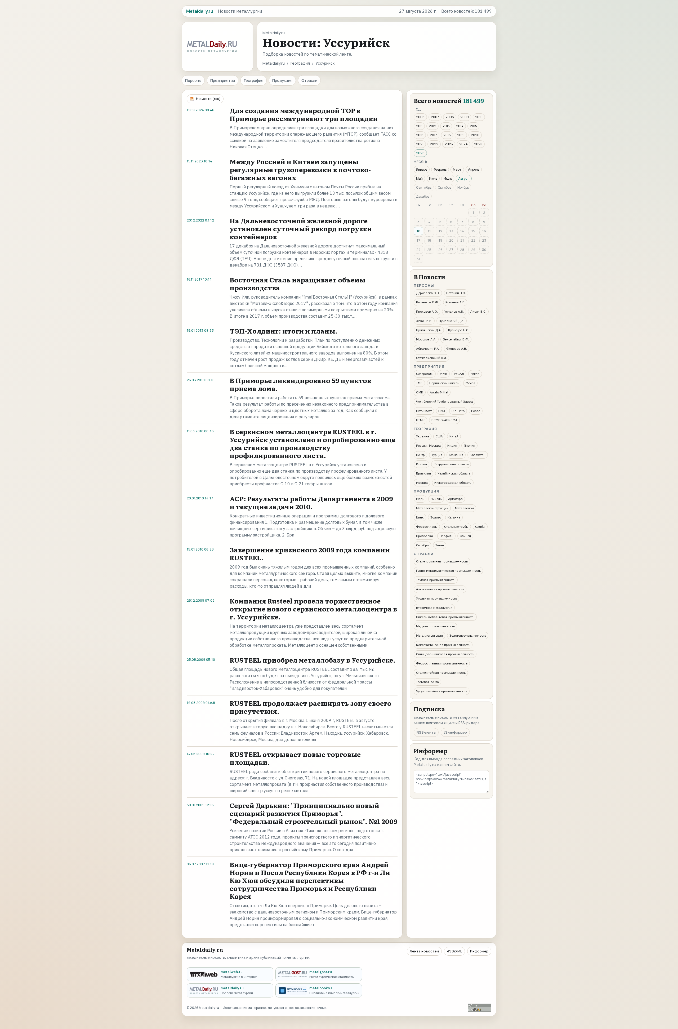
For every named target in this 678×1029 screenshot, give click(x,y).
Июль (448, 178)
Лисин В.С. (478, 311)
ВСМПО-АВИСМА (444, 420)
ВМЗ (441, 411)
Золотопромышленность (467, 635)
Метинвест (424, 411)
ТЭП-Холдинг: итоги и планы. (283, 331)
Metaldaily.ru (273, 63)
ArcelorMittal (439, 392)
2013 (446, 126)
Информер (479, 951)
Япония (469, 445)
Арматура (455, 499)
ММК (443, 374)
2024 (463, 144)
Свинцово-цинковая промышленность (445, 654)
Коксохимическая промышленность (443, 645)
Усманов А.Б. (454, 311)
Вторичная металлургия (434, 608)
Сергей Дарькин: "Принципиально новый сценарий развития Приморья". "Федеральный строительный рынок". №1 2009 (314, 813)
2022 (434, 144)
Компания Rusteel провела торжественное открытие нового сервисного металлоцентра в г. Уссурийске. (313, 609)
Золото (435, 517)
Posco (475, 411)
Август (463, 178)
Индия (452, 445)
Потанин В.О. (456, 293)
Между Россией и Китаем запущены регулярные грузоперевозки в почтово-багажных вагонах (300, 169)
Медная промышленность (435, 626)
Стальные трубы (456, 527)
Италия (421, 464)
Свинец (465, 536)
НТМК (420, 420)
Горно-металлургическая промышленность (448, 571)
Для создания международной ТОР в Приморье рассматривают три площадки (304, 114)
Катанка (454, 517)
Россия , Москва (428, 445)
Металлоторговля (429, 635)
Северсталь (424, 374)
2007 (435, 117)
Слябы (480, 527)
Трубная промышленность (435, 580)
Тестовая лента (427, 682)
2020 (475, 135)
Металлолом (464, 508)
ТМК (419, 383)
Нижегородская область (452, 483)
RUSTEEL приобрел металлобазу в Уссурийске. (312, 660)
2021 (419, 144)
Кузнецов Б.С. (458, 330)
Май (419, 178)
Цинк (420, 517)
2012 (432, 126)
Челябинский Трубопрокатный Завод (444, 401)
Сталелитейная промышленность (441, 673)
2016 (419, 135)
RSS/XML (454, 951)
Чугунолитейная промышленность (441, 691)
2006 (420, 117)
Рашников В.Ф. (427, 302)
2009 (464, 117)
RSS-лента (426, 732)
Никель (436, 499)
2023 (449, 144)
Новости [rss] (208, 98)
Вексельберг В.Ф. (456, 339)
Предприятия (222, 80)
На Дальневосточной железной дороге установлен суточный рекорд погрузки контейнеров (301, 228)
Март (457, 169)
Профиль (446, 536)
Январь (421, 169)
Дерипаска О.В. (428, 293)
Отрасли (309, 80)
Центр (420, 455)
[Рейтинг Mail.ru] (479, 1008)
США (439, 436)
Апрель (473, 169)
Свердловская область (451, 464)
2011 (419, 126)
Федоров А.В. (456, 349)
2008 (449, 117)
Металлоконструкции (432, 508)
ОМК (419, 392)
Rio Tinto (458, 411)
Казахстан (477, 455)
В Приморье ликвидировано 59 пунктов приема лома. (300, 384)
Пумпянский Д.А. (451, 321)
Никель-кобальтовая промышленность (445, 617)
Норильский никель (444, 383)
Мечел (470, 383)
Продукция (282, 80)
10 (418, 231)
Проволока (424, 536)
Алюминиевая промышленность (440, 589)
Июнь (433, 178)
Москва (422, 483)
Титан (439, 545)
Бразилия (423, 473)
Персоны (193, 80)
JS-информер (455, 732)
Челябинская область (454, 473)
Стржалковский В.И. (431, 358)
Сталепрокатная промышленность (442, 561)
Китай (453, 436)
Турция (436, 455)
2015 (473, 126)
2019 (461, 135)
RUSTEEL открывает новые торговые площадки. (295, 758)
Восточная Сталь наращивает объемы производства (297, 283)
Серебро (422, 545)
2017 (433, 135)
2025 (478, 144)
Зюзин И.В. (424, 321)
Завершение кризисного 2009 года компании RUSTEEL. (310, 553)
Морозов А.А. (426, 339)
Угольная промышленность (436, 598)
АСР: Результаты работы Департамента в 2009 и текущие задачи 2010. (311, 502)
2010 (479, 117)
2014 (459, 126)
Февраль (440, 169)
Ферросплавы (427, 527)
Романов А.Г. (455, 302)
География (300, 63)
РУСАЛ (459, 374)
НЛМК (475, 374)
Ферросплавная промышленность (441, 663)
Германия (456, 455)
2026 (420, 153)
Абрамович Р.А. (428, 349)
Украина (422, 436)
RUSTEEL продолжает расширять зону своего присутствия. (310, 707)
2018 (447, 135)
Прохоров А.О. (427, 311)
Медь (420, 499)
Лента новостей (424, 951)
